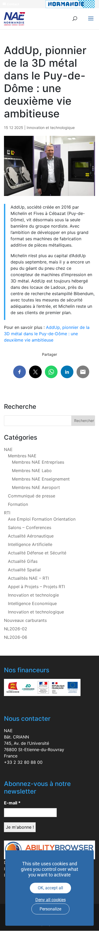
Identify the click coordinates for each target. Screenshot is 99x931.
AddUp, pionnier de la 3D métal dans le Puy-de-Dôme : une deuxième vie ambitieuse (46, 334)
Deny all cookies (50, 899)
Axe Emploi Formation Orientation (42, 519)
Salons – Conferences (29, 527)
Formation (18, 504)
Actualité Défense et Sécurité (37, 552)
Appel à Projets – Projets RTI (36, 586)
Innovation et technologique (51, 127)
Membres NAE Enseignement (41, 479)
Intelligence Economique (32, 603)
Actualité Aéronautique (31, 536)
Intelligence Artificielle (30, 544)
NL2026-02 (15, 628)
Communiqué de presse (31, 495)
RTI (7, 512)
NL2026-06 (15, 637)
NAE (8, 449)
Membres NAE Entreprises (38, 462)
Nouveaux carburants (25, 620)
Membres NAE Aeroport (36, 487)
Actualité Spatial (24, 569)
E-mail (12, 802)
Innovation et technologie (33, 595)
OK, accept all (50, 887)
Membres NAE (22, 455)
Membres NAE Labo (32, 470)
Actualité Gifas (22, 561)
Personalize (50, 908)
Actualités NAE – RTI (28, 578)
